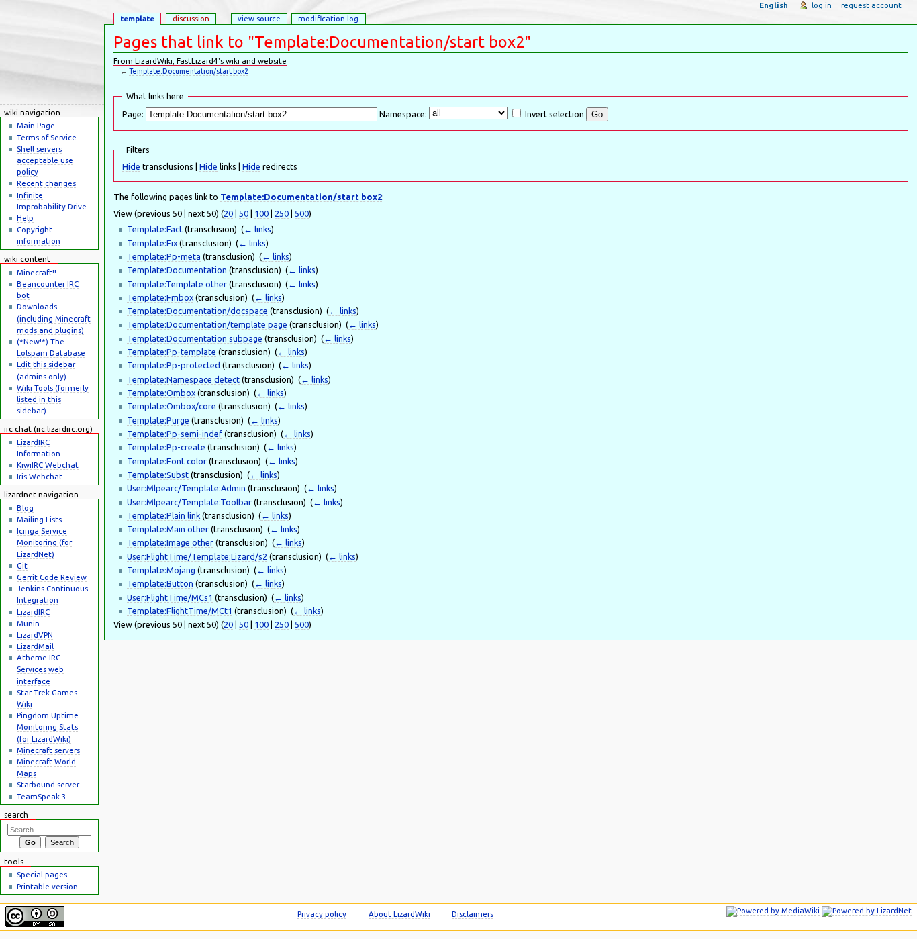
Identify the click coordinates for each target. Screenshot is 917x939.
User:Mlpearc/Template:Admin (186, 488)
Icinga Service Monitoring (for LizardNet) (44, 542)
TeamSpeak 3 (41, 796)
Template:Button (160, 583)
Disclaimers (472, 913)
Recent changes (46, 183)
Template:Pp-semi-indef (174, 433)
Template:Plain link (163, 515)
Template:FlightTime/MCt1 (179, 610)
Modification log (328, 18)
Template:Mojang (161, 570)
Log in (822, 5)
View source (259, 18)
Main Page (36, 125)
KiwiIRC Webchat (48, 464)
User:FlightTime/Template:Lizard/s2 (197, 556)
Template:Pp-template (171, 351)
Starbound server (48, 784)
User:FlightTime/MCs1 (170, 597)
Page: (133, 114)
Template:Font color (167, 461)
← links (257, 229)
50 (243, 213)
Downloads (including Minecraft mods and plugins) (54, 318)
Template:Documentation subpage (194, 338)
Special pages (42, 874)
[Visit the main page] (52, 52)
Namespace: (403, 114)
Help (25, 217)
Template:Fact (155, 229)
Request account (871, 5)
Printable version (47, 886)
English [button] (773, 5)
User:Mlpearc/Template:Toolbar (189, 502)
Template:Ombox (161, 392)
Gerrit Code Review (52, 577)
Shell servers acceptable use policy (45, 160)
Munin (28, 623)
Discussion (191, 18)
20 (228, 213)
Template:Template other (177, 284)
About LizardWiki (399, 913)
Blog (25, 507)
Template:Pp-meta (164, 256)
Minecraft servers (48, 750)
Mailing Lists (39, 519)
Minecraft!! (36, 272)
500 (302, 213)
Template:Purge (158, 420)
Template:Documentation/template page (207, 324)
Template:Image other (170, 542)
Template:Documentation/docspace (197, 310)
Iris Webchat (39, 476)
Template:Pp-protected (173, 365)
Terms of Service (47, 137)
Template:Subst (158, 474)
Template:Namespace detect (183, 379)
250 (282, 213)
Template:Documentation (177, 270)
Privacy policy (321, 913)
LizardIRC (33, 611)
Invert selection (554, 114)
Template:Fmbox (160, 297)
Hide (131, 166)
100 (261, 213)
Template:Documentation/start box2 (188, 71)
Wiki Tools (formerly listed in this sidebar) (53, 399)
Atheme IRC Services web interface (40, 669)
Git (22, 565)
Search (16, 814)
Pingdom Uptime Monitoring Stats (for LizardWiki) (48, 726)
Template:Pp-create (166, 447)
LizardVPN (35, 634)
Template (137, 18)
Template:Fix (152, 243)
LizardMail (35, 646)
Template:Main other (168, 529)
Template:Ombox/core (171, 406)
